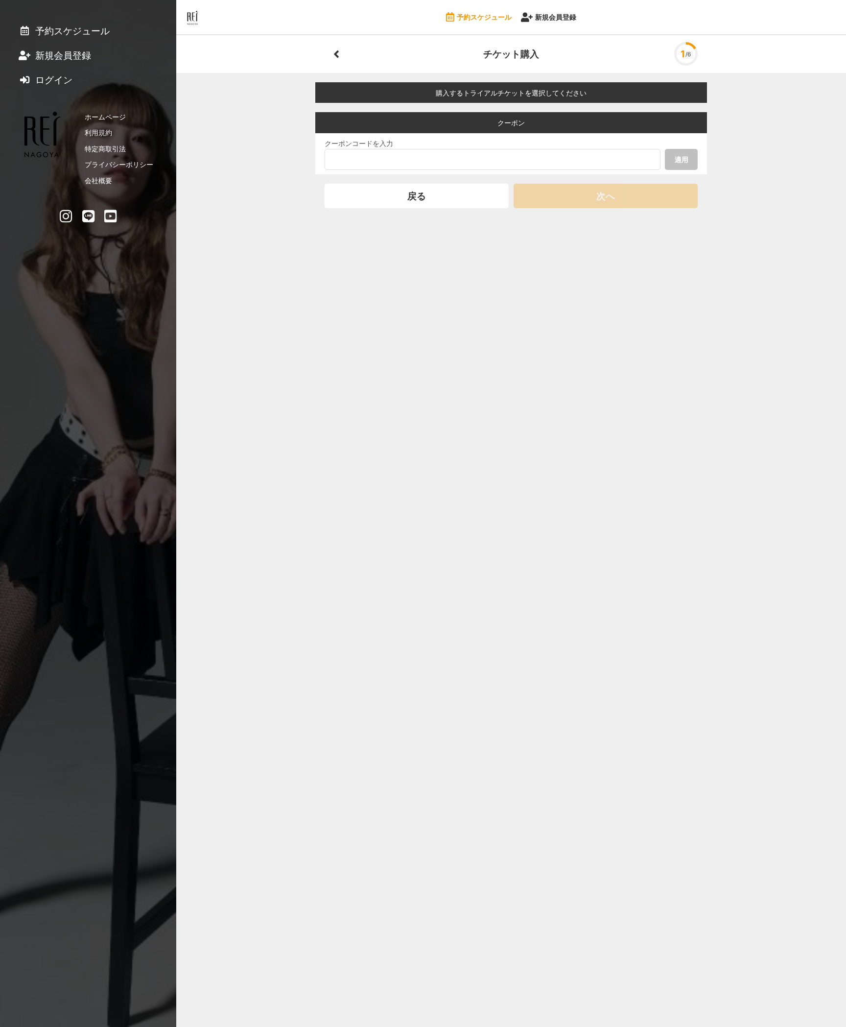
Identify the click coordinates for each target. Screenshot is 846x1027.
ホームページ (105, 117)
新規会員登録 (555, 17)
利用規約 (98, 132)
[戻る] (336, 54)
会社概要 (98, 180)
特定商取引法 (105, 148)
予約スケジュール (484, 17)
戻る (416, 196)
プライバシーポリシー (119, 164)
